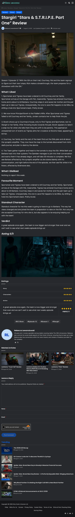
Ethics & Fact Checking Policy (62, 507)
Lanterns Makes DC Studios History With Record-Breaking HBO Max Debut (37, 369)
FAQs (6, 507)
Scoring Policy (38, 510)
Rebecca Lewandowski (11, 28)
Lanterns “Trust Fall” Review (11, 367)
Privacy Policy (29, 507)
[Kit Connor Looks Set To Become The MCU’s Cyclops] (6, 459)
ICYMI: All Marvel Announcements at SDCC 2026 (31, 491)
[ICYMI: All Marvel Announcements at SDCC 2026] (6, 494)
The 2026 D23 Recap (21, 448)
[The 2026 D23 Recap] (6, 450)
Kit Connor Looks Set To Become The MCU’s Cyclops (32, 457)
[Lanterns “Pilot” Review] (62, 359)
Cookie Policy (38, 507)
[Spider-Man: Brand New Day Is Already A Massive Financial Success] (6, 468)
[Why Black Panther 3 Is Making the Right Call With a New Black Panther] (6, 485)
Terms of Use (48, 507)
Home (5, 8)
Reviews (10, 8)
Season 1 (45, 321)
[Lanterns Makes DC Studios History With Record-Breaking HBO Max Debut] (37, 359)
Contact (20, 507)
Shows (12, 12)
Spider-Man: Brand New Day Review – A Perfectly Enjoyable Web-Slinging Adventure (43, 474)
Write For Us (13, 507)
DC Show (20, 321)
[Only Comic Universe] (10, 2)
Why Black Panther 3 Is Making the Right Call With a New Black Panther (39, 483)
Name (3, 409)
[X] (18, 342)
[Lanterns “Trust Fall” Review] (12, 359)
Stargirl (19, 12)
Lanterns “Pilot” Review (59, 367)
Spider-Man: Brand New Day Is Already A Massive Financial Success (38, 465)
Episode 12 (33, 321)
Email (3, 417)
